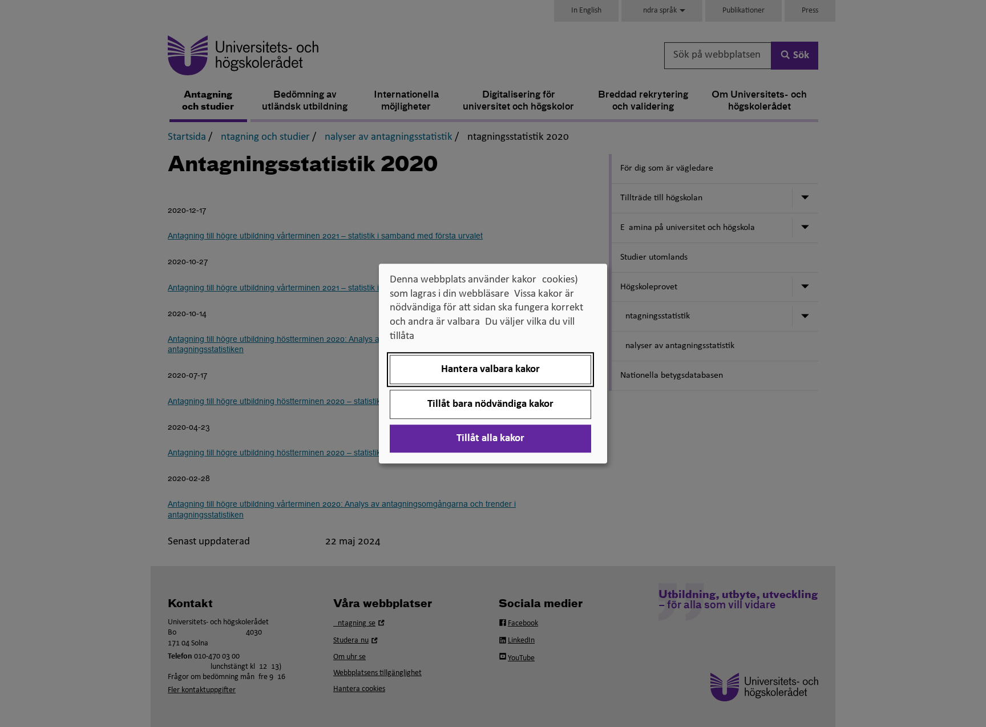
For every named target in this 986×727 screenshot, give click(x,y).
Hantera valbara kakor (490, 369)
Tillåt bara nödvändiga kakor (490, 404)
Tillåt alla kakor (490, 438)
